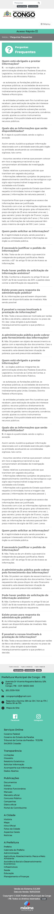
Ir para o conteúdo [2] (26, 666)
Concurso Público (12, 798)
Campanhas (10, 801)
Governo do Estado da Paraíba (19, 737)
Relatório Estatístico (14, 761)
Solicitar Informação (14, 764)
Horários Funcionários (15, 788)
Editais (7, 785)
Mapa (6, 822)
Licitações (9, 755)
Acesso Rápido (25, 31)
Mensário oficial (12, 795)
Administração (11, 853)
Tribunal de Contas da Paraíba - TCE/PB (23, 740)
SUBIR (38, 670)
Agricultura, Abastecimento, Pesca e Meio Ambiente (24, 857)
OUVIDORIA (33, 6)
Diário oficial (10, 804)
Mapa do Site (12, 708)
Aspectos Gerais (12, 832)
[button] (38, 3)
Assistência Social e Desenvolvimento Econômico (22, 862)
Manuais (8, 792)
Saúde (7, 870)
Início (5, 37)
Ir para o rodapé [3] (40, 666)
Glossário (8, 758)
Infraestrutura (10, 867)
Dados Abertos (11, 771)
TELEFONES (21, 6)
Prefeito (8, 846)
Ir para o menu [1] (14, 666)
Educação (9, 873)
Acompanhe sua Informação (18, 767)
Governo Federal (12, 734)
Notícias (8, 835)
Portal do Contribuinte (15, 808)
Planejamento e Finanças (16, 876)
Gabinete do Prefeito (14, 850)
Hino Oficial (10, 825)
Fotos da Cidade (12, 829)
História (8, 819)
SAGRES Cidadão (12, 743)
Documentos (10, 782)
